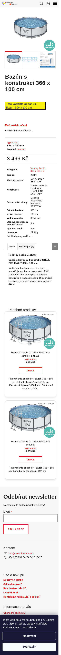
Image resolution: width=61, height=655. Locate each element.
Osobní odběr (11, 592)
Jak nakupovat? (12, 584)
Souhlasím (29, 646)
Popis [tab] (12, 246)
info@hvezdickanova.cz (21, 553)
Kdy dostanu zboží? (15, 588)
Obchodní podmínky (14, 612)
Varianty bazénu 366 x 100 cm (38, 169)
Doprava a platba (13, 580)
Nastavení (29, 635)
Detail (30, 370)
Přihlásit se (16, 529)
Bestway (21, 149)
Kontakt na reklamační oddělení (21, 597)
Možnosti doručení (16, 125)
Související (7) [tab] (26, 246)
